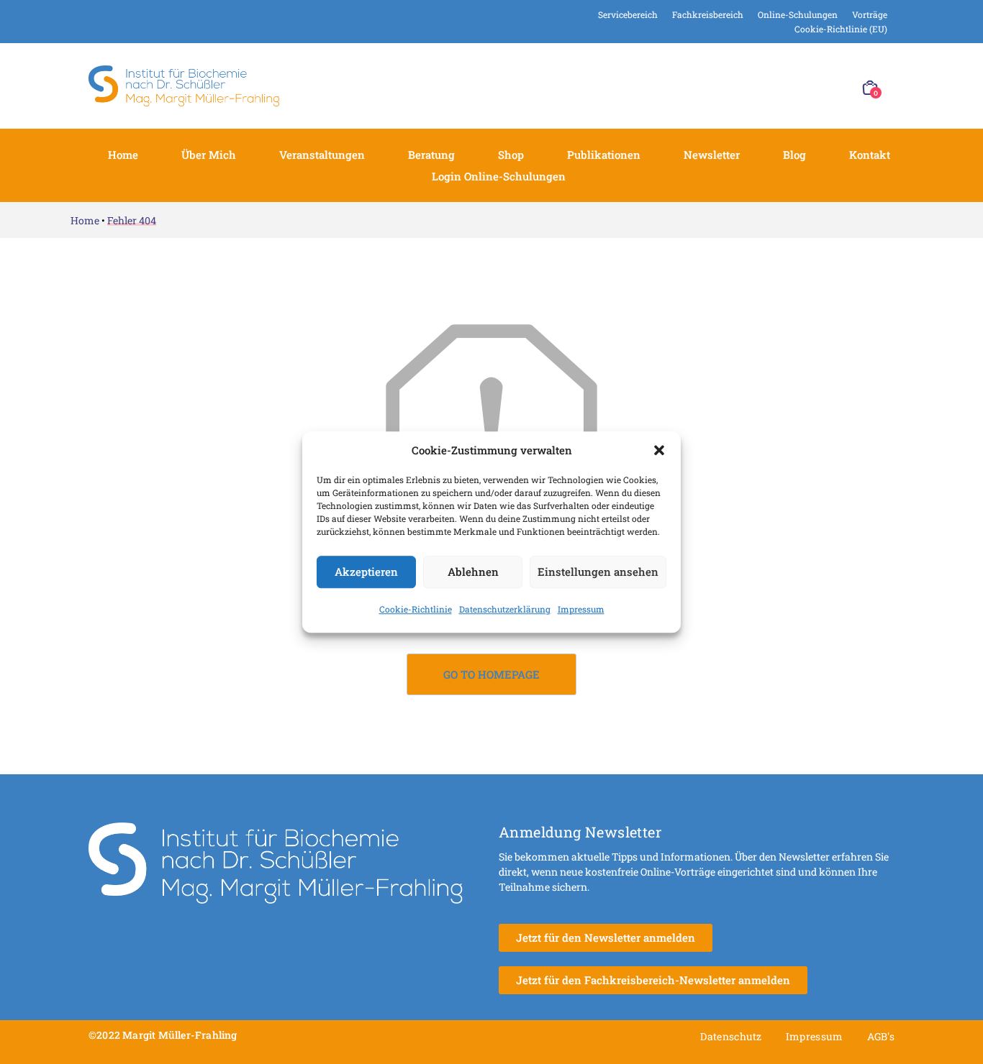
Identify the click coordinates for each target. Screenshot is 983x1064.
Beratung (431, 154)
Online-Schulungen (798, 14)
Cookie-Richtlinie (415, 609)
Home (123, 154)
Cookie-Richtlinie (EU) (840, 29)
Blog (794, 154)
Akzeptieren (366, 571)
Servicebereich (628, 14)
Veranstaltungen (322, 154)
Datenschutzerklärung (505, 609)
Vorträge (869, 14)
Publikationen (603, 154)
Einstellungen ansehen (598, 571)
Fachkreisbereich (707, 14)
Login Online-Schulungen (499, 176)
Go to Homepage (491, 674)
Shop (511, 154)
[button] (659, 451)
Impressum (581, 609)
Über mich (208, 154)
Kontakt (869, 154)
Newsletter (712, 154)
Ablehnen (473, 571)
